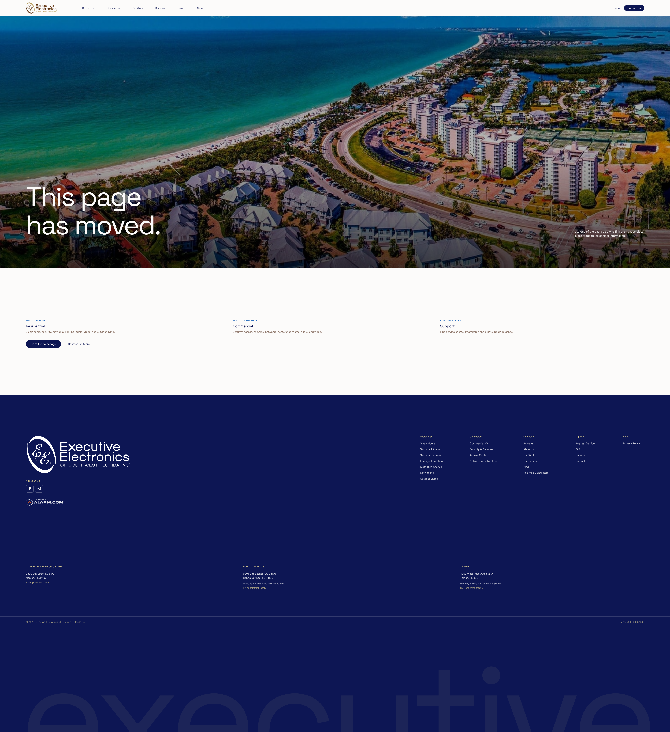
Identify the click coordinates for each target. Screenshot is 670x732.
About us (528, 449)
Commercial (113, 8)
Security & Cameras (481, 449)
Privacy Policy (631, 443)
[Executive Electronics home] (41, 8)
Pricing (180, 8)
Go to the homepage (43, 344)
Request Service (585, 443)
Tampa (464, 566)
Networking (427, 472)
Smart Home (427, 443)
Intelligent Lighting (431, 461)
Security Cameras (430, 455)
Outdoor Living (429, 478)
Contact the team (79, 344)
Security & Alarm (430, 449)
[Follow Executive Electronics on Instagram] (39, 489)
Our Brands (530, 461)
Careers (580, 455)
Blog (526, 466)
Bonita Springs (253, 566)
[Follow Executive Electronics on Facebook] (30, 489)
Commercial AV (479, 443)
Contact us (634, 8)
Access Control (479, 455)
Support (617, 8)
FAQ (577, 449)
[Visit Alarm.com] (45, 502)
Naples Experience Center (44, 566)
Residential (88, 8)
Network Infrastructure (483, 461)
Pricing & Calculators (536, 472)
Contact (580, 461)
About (200, 8)
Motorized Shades (431, 466)
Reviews (160, 8)
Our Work (137, 8)
